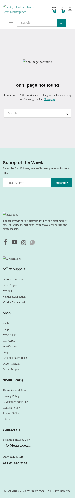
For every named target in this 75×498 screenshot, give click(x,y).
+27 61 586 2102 (15, 463)
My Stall (8, 290)
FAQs (6, 419)
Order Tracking (11, 363)
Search (61, 23)
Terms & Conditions (14, 390)
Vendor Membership (14, 302)
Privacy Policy (11, 396)
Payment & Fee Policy (16, 401)
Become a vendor (13, 279)
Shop (6, 329)
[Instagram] (23, 243)
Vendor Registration (14, 296)
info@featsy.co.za (16, 445)
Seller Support (11, 285)
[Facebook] (5, 242)
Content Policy (11, 407)
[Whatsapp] (32, 242)
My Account (10, 334)
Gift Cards (9, 340)
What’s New (10, 346)
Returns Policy (11, 413)
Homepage (49, 99)
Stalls (6, 323)
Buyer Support (11, 369)
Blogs (6, 352)
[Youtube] (14, 242)
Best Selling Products (15, 357)
